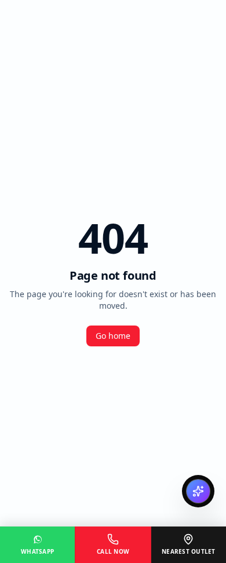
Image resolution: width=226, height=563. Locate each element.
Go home (113, 335)
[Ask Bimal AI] (198, 491)
